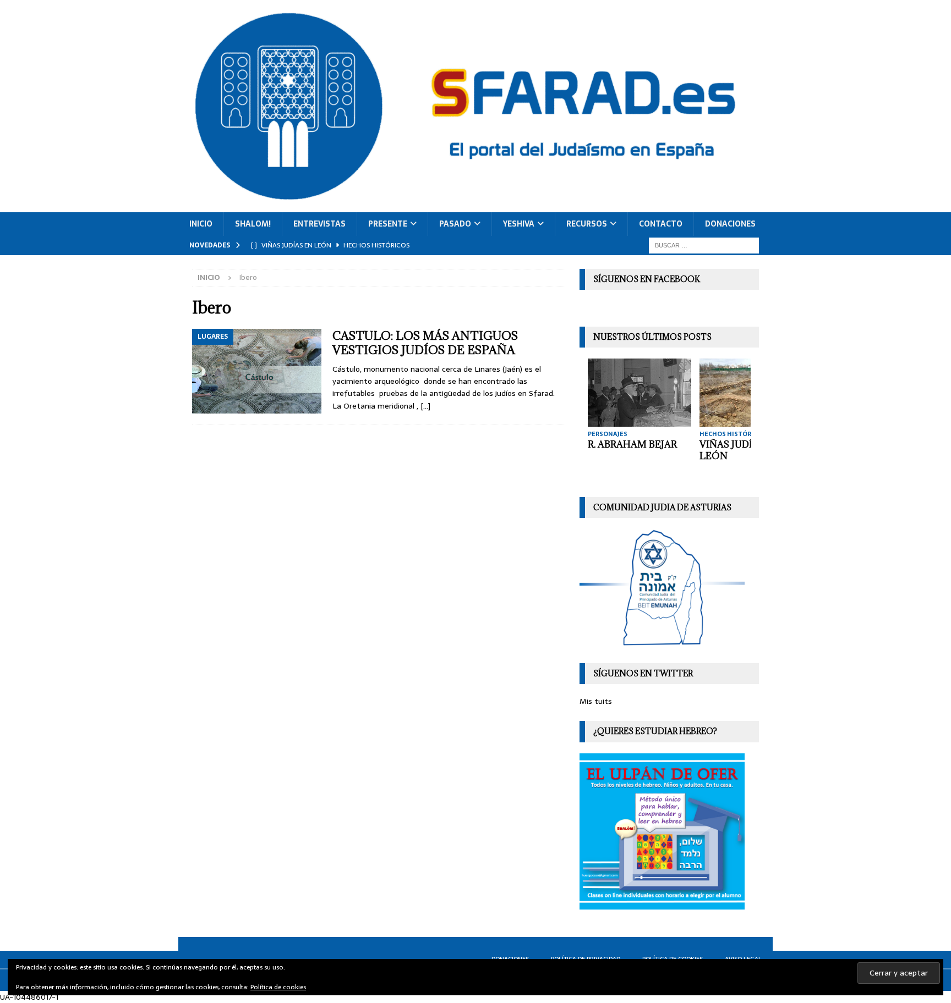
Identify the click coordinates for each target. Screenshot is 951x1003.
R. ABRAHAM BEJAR (632, 444)
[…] (425, 406)
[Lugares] (256, 371)
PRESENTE (387, 224)
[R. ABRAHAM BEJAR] (639, 392)
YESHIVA (518, 224)
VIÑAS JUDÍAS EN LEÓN (739, 450)
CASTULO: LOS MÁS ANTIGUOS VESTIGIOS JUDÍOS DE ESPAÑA (425, 342)
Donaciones (730, 224)
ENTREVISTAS (319, 224)
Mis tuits (596, 701)
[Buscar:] (704, 245)
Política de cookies (278, 987)
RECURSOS (586, 224)
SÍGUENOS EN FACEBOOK (646, 279)
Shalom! (253, 224)
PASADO (455, 224)
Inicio (200, 224)
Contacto (660, 224)
